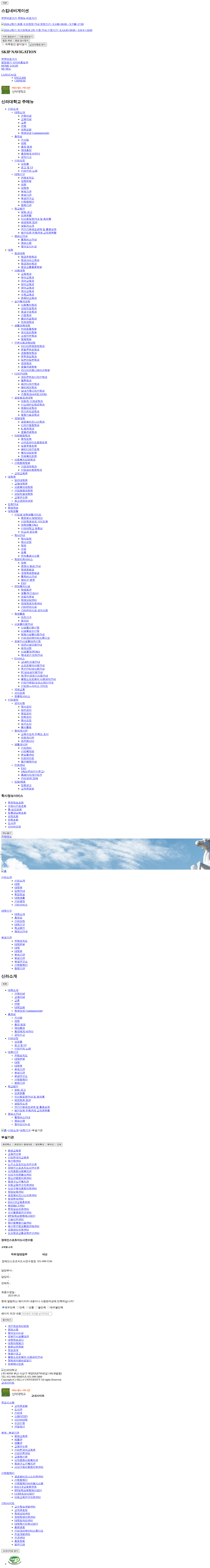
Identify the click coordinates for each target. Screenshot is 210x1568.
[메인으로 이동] (4, 871)
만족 (22, 1307)
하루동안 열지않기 (16, 44)
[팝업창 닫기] (37, 44)
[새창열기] (14, 1563)
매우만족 (10, 1307)
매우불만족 (56, 1307)
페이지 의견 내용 (11, 1313)
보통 (31, 1307)
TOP (5, 3)
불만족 (42, 1307)
